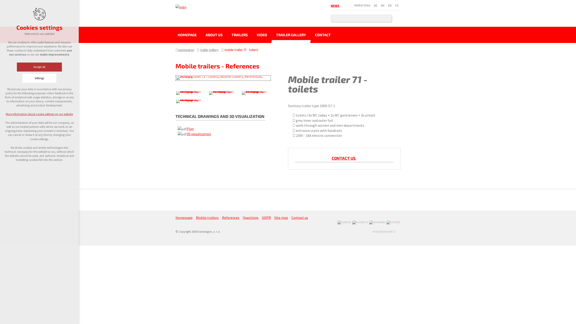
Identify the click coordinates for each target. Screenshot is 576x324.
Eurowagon (186, 50)
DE (375, 5)
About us (214, 35)
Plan (190, 128)
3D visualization (199, 134)
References (230, 217)
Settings (39, 78)
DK (383, 5)
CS (397, 5)
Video (262, 35)
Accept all (39, 67)
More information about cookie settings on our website (39, 114)
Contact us (344, 158)
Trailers (240, 35)
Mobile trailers (207, 217)
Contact (323, 35)
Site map (281, 217)
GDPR (266, 217)
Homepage (187, 35)
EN (390, 5)
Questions (251, 217)
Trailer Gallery (291, 35)
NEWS (335, 6)
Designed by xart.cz (384, 231)
